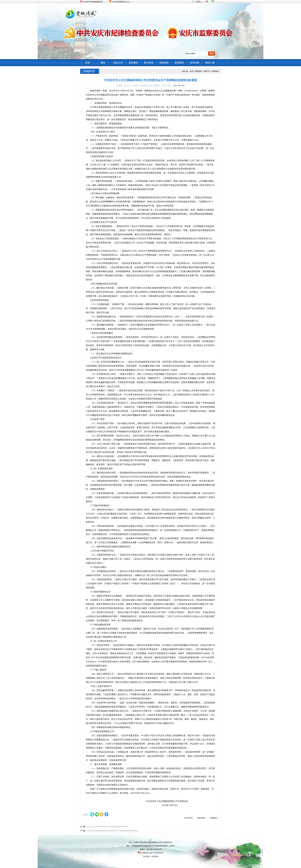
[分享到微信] (97, 814)
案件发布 (148, 62)
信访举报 (194, 62)
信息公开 (118, 62)
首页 (87, 62)
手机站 (198, 1)
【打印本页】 (188, 818)
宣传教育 (179, 62)
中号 (178, 85)
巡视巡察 (164, 62)
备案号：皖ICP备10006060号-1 (151, 849)
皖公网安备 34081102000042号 (151, 853)
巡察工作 (207, 71)
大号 (175, 85)
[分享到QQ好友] (92, 814)
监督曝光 (133, 62)
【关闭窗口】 (214, 818)
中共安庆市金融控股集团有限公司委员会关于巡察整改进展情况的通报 (112, 831)
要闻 (103, 62)
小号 (182, 85)
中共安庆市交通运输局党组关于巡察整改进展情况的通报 (107, 826)
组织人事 (210, 62)
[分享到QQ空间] (102, 814)
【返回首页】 (201, 818)
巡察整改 (215, 71)
